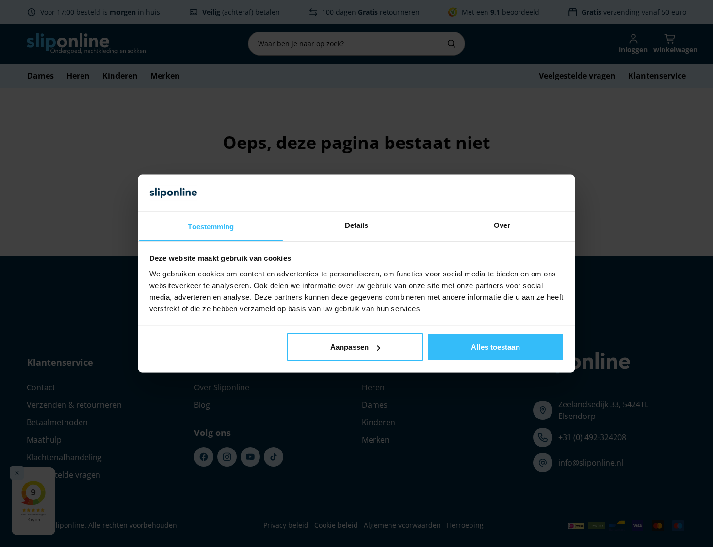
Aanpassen (349, 347)
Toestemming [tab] (211, 226)
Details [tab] (357, 225)
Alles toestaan (495, 347)
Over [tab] (502, 225)
